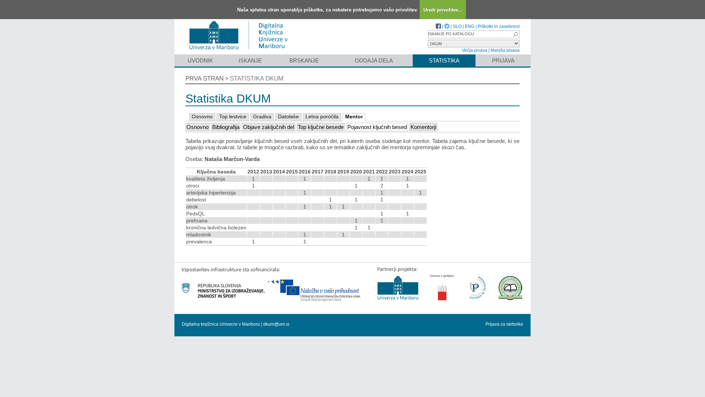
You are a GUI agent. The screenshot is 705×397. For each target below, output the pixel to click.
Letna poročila (322, 116)
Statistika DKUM (256, 78)
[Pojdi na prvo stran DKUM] (241, 51)
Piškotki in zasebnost (499, 26)
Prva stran (204, 78)
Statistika (444, 60)
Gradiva (262, 116)
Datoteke (288, 116)
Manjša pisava (505, 50)
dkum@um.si (276, 324)
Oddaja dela (374, 60)
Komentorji (423, 127)
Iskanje (250, 60)
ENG (469, 26)
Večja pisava (474, 50)
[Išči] (515, 34)
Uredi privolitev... (442, 9)
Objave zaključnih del (268, 127)
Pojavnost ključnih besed (377, 127)
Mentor (354, 116)
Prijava (503, 60)
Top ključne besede (321, 127)
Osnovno (202, 116)
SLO (457, 26)
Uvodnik (200, 60)
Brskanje (304, 60)
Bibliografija (225, 127)
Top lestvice (232, 116)
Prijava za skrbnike (504, 324)
